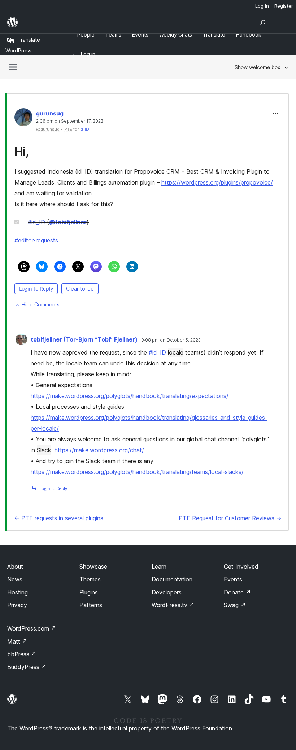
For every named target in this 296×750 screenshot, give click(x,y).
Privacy (17, 605)
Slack (44, 450)
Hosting (17, 592)
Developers (167, 592)
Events (233, 579)
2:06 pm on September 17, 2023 (69, 121)
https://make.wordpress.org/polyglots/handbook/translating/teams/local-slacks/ (137, 471)
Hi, (21, 151)
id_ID (84, 129)
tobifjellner (68, 222)
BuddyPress (27, 666)
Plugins (88, 592)
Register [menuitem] (283, 6)
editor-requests (36, 240)
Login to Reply (36, 288)
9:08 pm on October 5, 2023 (171, 340)
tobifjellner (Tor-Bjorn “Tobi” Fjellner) (84, 339)
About (15, 566)
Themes (90, 579)
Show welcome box (257, 67)
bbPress (21, 654)
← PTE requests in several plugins (58, 518)
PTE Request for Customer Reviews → (230, 518)
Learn (159, 566)
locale (175, 352)
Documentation (172, 579)
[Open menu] (284, 22)
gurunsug (50, 113)
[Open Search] (263, 22)
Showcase (93, 566)
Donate (237, 592)
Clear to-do (80, 288)
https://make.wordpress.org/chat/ (99, 450)
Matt (17, 641)
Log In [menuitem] (262, 6)
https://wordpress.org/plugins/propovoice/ (217, 182)
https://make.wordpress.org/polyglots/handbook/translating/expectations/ (129, 395)
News (14, 579)
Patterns (90, 605)
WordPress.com (31, 628)
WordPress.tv (173, 605)
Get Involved (241, 566)
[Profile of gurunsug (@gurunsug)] (23, 119)
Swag (235, 605)
